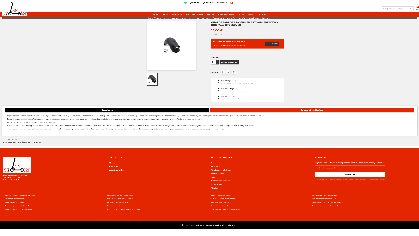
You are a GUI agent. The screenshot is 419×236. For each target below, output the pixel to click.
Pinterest (234, 72)
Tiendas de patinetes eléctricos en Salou (326, 206)
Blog (213, 177)
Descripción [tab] (107, 110)
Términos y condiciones (221, 170)
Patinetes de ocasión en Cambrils (324, 199)
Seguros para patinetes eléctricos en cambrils (123, 209)
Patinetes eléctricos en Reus (220, 195)
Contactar (272, 44)
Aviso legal (215, 166)
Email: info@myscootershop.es (15, 175)
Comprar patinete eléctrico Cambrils (120, 199)
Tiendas (214, 188)
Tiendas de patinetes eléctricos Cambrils (19, 206)
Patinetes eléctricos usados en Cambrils (326, 202)
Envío (213, 163)
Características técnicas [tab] (312, 110)
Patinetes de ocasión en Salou (220, 206)
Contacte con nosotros (220, 181)
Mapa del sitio (216, 184)
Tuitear (228, 72)
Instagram (231, 3)
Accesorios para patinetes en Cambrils (325, 195)
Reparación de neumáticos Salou (119, 202)
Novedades (113, 166)
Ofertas (112, 163)
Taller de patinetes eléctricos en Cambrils (20, 195)
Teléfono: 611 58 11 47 (11, 180)
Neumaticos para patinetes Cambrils (222, 199)
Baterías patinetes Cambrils (15, 199)
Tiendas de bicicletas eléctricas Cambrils (122, 206)
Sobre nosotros (217, 174)
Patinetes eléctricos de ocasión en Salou (19, 209)
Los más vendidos (116, 170)
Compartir (223, 72)
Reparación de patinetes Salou (220, 202)
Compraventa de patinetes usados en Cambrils (226, 209)
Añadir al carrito (229, 62)
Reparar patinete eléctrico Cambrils (120, 195)
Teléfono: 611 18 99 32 (11, 178)
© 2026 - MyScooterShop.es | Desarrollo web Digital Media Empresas (209, 225)
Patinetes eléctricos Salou (14, 202)
